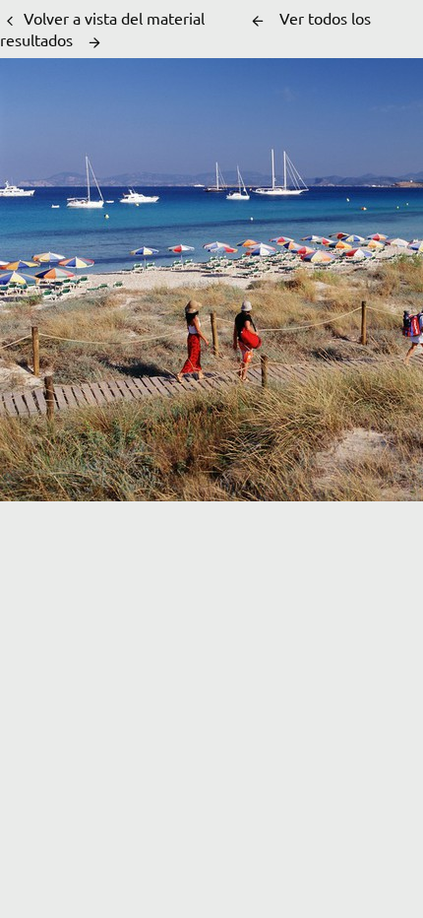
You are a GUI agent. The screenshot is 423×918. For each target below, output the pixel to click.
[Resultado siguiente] (94, 42)
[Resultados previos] (258, 21)
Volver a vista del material (114, 18)
